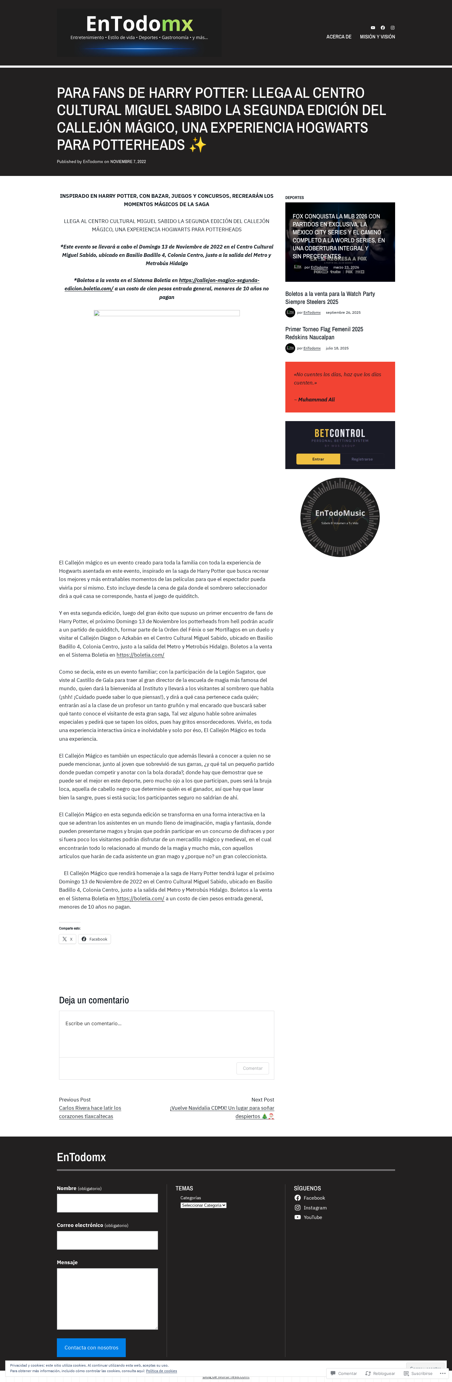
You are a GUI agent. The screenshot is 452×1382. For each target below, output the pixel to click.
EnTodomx (319, 267)
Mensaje (67, 1262)
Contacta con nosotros (91, 1347)
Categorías (190, 1198)
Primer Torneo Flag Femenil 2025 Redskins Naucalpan (324, 333)
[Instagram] (392, 27)
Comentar (253, 1068)
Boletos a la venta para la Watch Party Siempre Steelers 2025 (330, 297)
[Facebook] (382, 27)
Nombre (79, 1188)
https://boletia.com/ (141, 654)
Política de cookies (161, 1370)
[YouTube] (373, 27)
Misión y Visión (377, 36)
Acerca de (339, 36)
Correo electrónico (93, 1225)
